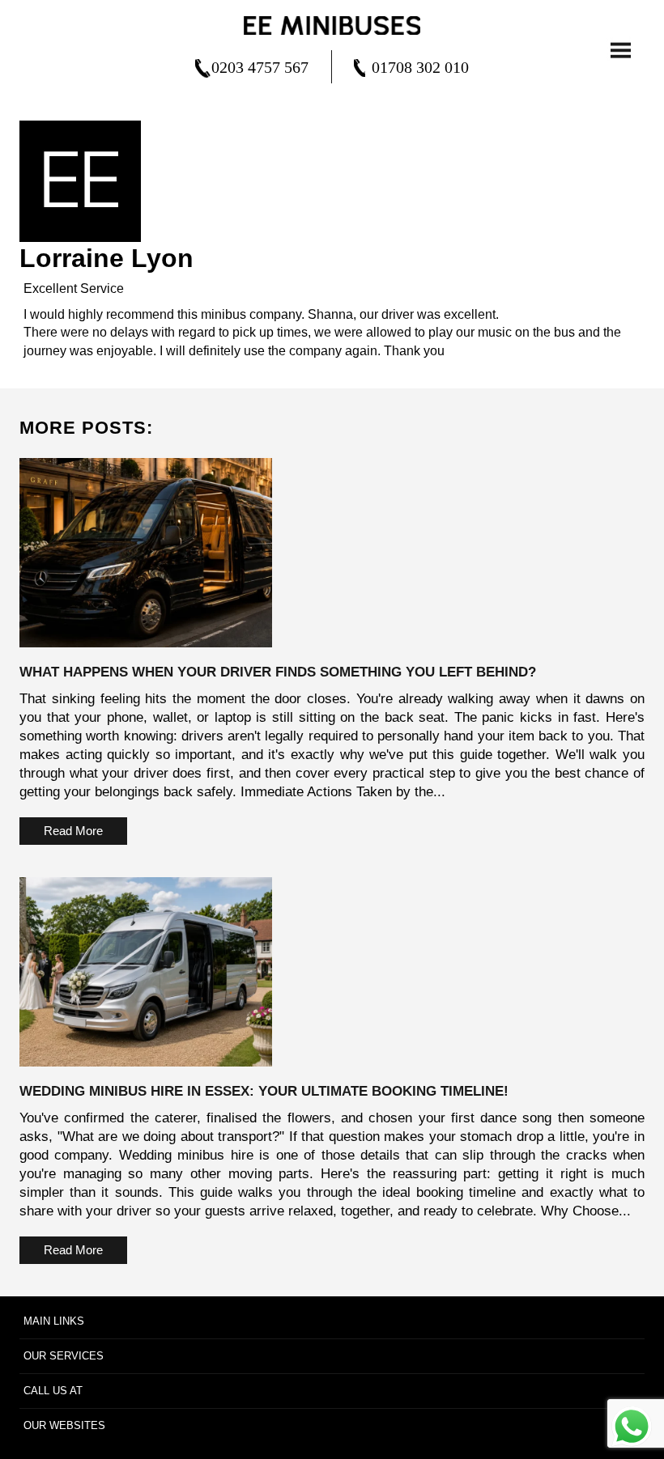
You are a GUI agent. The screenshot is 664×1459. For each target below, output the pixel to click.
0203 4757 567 (260, 67)
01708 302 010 (420, 67)
